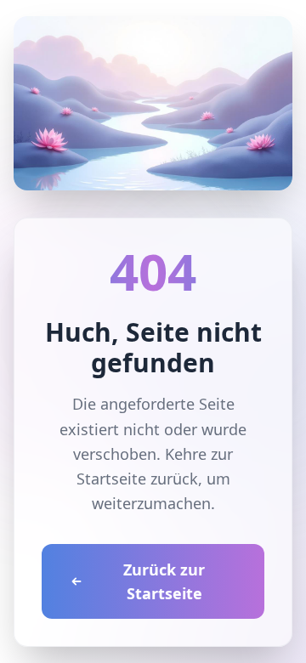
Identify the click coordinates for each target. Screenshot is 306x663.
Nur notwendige (153, 556)
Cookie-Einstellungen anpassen (145, 470)
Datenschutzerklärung (98, 416)
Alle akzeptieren (153, 515)
